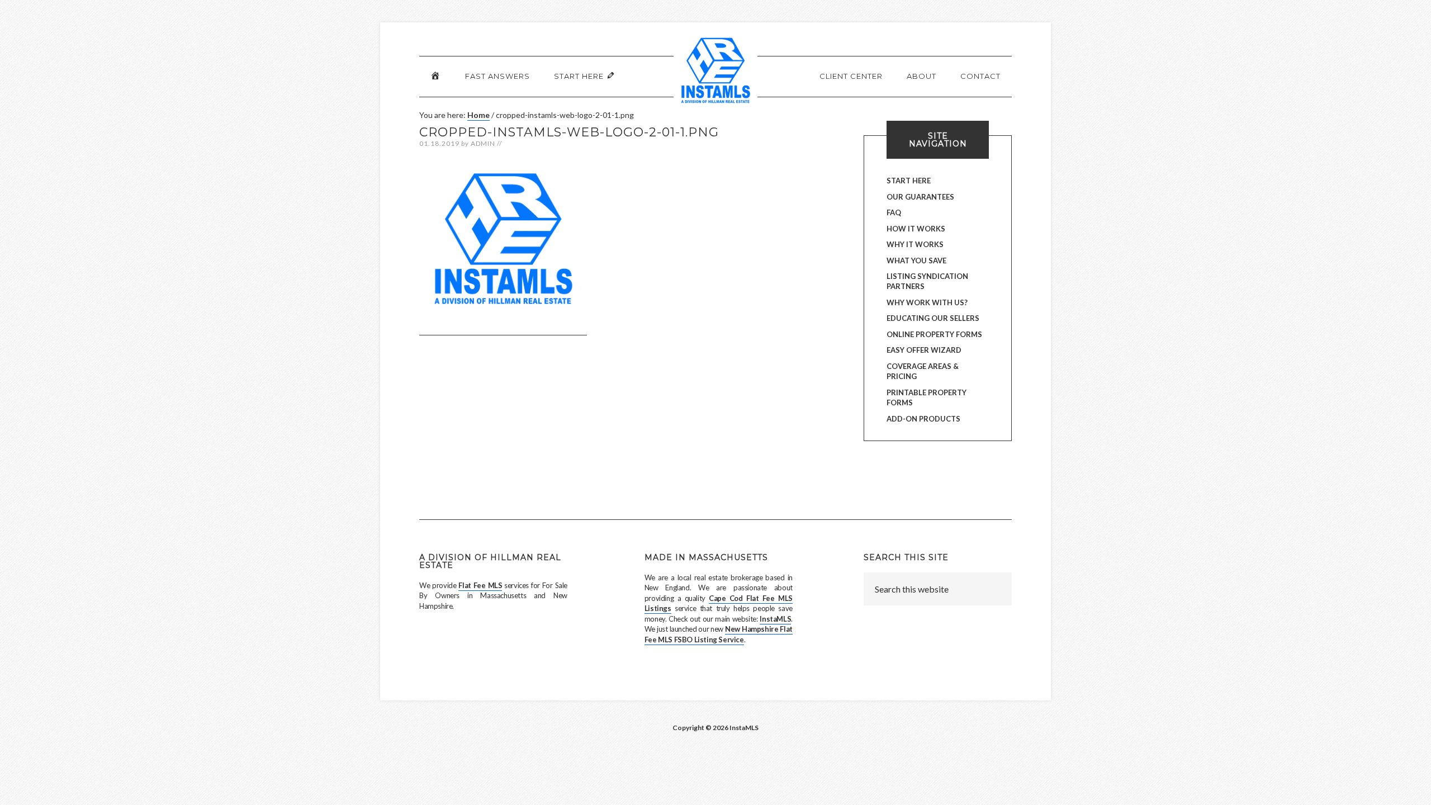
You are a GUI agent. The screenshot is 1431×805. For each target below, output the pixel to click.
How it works (916, 228)
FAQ (894, 212)
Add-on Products (923, 418)
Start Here (909, 180)
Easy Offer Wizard (924, 349)
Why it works (915, 244)
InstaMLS (775, 618)
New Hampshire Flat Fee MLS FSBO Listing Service (719, 633)
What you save (916, 260)
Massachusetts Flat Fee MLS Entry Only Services (715, 75)
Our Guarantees (920, 196)
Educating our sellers (933, 318)
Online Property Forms (934, 334)
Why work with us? (927, 302)
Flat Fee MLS (480, 585)
